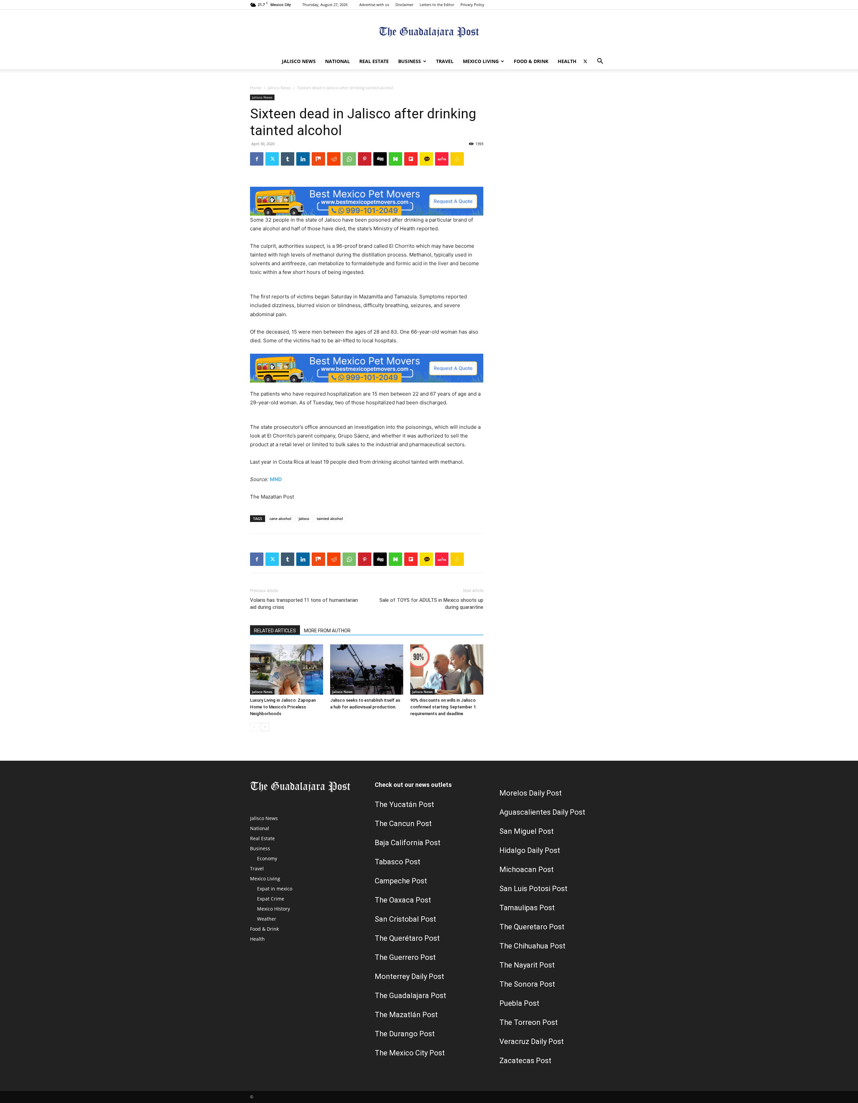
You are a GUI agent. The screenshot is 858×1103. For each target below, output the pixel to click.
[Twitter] (585, 61)
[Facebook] (256, 159)
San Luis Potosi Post (533, 888)
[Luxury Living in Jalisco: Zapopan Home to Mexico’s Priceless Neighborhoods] (286, 669)
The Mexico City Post (410, 1053)
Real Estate (374, 61)
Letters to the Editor (437, 4)
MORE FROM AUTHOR (327, 630)
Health (567, 61)
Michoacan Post (526, 869)
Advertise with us (374, 4)
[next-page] (265, 727)
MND (276, 479)
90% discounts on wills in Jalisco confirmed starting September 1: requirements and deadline (443, 707)
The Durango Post (405, 1034)
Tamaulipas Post (527, 908)
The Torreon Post (528, 1022)
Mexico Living (481, 61)
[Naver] (395, 159)
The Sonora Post (527, 984)
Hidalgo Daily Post (529, 850)
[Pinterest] (364, 159)
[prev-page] (254, 727)
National (337, 61)
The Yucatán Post (404, 804)
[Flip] (411, 159)
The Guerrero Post (405, 957)
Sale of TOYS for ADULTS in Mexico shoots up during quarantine (431, 603)
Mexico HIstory (273, 909)
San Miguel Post (526, 831)
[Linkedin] (303, 159)
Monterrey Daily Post (409, 976)
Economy (267, 858)
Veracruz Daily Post (531, 1041)
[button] (600, 62)
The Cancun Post (403, 823)
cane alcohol (280, 518)
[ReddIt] (334, 159)
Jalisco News (299, 61)
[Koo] (457, 159)
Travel (444, 61)
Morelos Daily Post (530, 793)
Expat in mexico (274, 888)
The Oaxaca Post (403, 900)
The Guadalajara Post (410, 995)
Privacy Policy (472, 4)
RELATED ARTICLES (275, 630)
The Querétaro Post (407, 938)
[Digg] (380, 159)
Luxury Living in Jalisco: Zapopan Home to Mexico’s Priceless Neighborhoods (283, 707)
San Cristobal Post (405, 919)
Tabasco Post (397, 862)
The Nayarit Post (527, 965)
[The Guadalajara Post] (429, 32)
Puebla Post (519, 1003)
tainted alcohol (330, 518)
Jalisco (304, 518)
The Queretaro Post (531, 927)
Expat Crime (270, 898)
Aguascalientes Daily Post (542, 812)
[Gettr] (441, 159)
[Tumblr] (287, 159)
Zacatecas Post (525, 1060)
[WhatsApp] (349, 159)
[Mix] (318, 159)
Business (409, 61)
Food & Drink (531, 61)
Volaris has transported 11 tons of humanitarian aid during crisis (304, 603)
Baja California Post (407, 842)
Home (255, 88)
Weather (266, 919)
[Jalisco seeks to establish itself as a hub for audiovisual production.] (366, 669)
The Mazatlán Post (406, 1014)
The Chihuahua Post (532, 946)
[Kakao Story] (426, 159)
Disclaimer (404, 4)
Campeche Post (401, 881)
